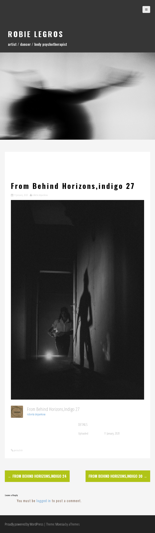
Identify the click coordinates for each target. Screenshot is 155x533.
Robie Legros (36, 33)
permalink (18, 450)
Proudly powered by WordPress (24, 524)
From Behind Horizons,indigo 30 (118, 476)
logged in (44, 500)
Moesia (60, 524)
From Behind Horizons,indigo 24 (37, 476)
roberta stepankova (40, 195)
